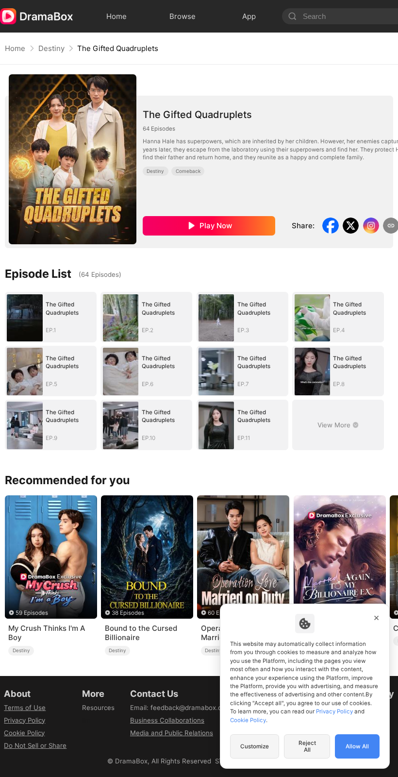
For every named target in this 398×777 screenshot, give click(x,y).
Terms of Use (25, 707)
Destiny (51, 48)
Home (15, 48)
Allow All (357, 746)
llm (86, 720)
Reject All (307, 746)
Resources (98, 707)
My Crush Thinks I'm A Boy (46, 633)
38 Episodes (128, 612)
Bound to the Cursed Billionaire (141, 633)
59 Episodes (32, 612)
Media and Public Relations (171, 733)
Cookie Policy (24, 733)
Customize (254, 746)
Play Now (215, 225)
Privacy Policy (24, 720)
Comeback (188, 171)
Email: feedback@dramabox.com (180, 707)
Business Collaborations (167, 720)
